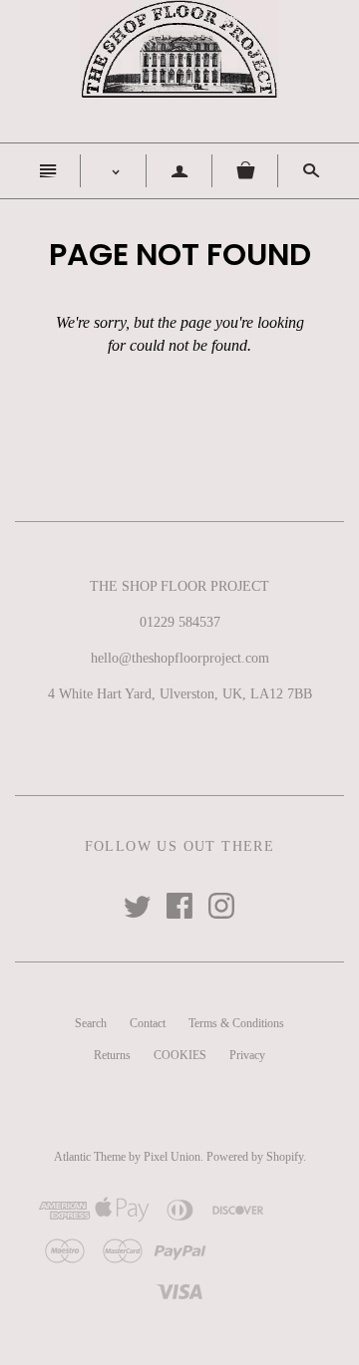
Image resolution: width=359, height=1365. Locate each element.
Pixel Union (172, 1157)
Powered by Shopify (254, 1157)
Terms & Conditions (236, 1023)
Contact (148, 1023)
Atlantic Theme (90, 1157)
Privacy (247, 1055)
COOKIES (180, 1055)
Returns (112, 1055)
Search (91, 1023)
